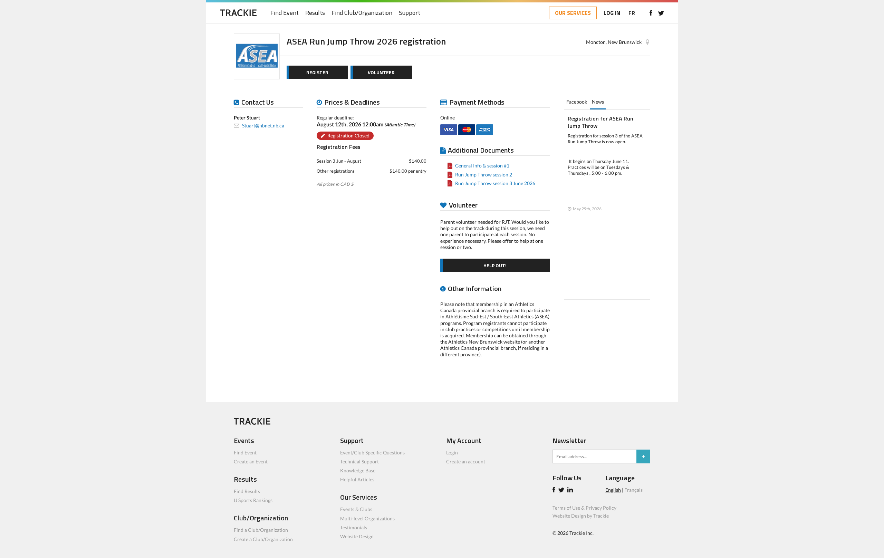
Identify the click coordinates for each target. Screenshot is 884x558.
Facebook (576, 102)
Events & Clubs (356, 509)
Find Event (284, 13)
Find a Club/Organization (261, 530)
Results (315, 13)
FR (631, 13)
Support (409, 13)
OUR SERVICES (573, 13)
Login (452, 452)
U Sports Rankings (253, 500)
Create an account (465, 461)
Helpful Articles (357, 479)
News (598, 102)
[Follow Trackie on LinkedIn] (571, 490)
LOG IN (612, 13)
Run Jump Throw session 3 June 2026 (495, 183)
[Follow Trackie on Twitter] (562, 490)
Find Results (247, 491)
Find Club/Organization (362, 13)
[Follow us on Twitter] (661, 13)
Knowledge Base (357, 470)
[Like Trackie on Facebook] (554, 490)
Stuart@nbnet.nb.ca (263, 125)
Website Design (357, 536)
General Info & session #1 (482, 166)
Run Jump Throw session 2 (483, 174)
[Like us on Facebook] (651, 13)
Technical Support (359, 461)
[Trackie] (252, 423)
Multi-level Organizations (367, 518)
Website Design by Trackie (580, 516)
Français (633, 490)
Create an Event (251, 461)
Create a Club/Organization (263, 539)
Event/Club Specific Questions (372, 452)
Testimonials (353, 527)
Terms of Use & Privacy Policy (584, 508)
